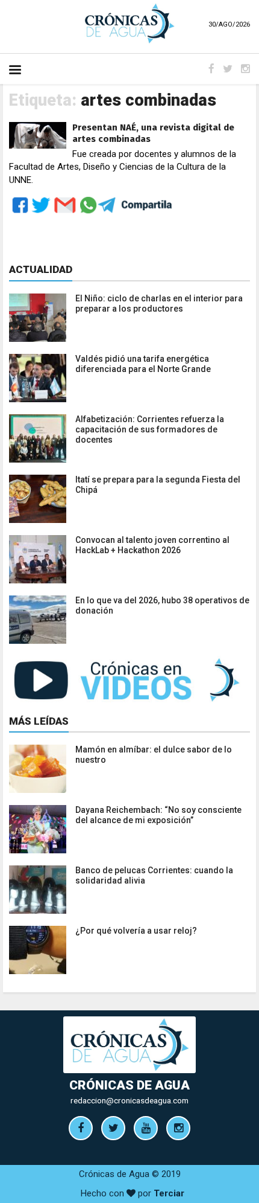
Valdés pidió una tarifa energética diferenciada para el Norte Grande (143, 364)
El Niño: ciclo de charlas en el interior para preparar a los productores (159, 303)
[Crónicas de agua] (129, 23)
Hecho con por (132, 1193)
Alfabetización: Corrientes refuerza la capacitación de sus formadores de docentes (149, 429)
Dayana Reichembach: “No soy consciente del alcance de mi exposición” (158, 815)
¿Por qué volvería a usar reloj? (136, 930)
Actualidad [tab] (40, 269)
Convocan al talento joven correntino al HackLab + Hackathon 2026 (152, 545)
